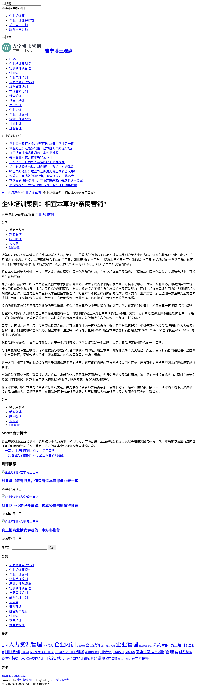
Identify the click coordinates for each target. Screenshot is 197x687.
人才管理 (48, 645)
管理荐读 (15, 606)
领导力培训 (17, 100)
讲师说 (13, 73)
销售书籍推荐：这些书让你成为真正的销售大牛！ (43, 171)
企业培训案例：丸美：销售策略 (28, 450)
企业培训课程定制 (21, 20)
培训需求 (35, 652)
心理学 (78, 652)
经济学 (6, 658)
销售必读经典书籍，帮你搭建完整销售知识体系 (41, 166)
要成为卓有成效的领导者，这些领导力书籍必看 (41, 176)
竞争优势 (143, 652)
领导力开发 (124, 659)
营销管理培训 (75, 658)
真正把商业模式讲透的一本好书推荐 (33, 153)
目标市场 (130, 652)
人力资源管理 (25, 644)
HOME (13, 59)
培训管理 (25, 652)
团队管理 (12, 652)
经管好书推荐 (18, 611)
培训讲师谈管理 (20, 68)
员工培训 (15, 105)
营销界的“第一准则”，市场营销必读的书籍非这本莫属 (46, 180)
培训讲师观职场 (20, 119)
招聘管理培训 (92, 652)
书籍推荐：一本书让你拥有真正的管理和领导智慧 (43, 185)
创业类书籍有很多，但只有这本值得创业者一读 (41, 143)
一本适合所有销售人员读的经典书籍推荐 (37, 162)
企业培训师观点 (20, 63)
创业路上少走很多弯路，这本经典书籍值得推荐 (41, 148)
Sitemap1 (7, 675)
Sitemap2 (20, 675)
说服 (101, 658)
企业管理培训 (18, 77)
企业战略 (93, 645)
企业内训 (15, 109)
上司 (5, 645)
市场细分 (60, 652)
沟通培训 (118, 652)
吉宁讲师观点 (11, 193)
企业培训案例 (18, 114)
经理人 (18, 658)
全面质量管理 (145, 646)
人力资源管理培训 (21, 82)
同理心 (166, 645)
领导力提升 (140, 658)
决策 (156, 645)
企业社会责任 (108, 645)
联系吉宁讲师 (18, 29)
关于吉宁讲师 (18, 25)
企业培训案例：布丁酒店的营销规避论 (33, 455)
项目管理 (111, 658)
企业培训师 (17, 15)
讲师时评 (15, 123)
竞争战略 (157, 652)
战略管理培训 (18, 86)
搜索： (6, 547)
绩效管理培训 (34, 658)
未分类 (13, 602)
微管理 (69, 652)
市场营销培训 (18, 91)
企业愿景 (81, 646)
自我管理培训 (55, 658)
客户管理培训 (47, 652)
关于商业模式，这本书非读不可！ (32, 157)
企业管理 (15, 128)
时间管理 (106, 652)
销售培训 (15, 96)
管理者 (172, 651)
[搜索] (3, 4)
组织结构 (185, 652)
